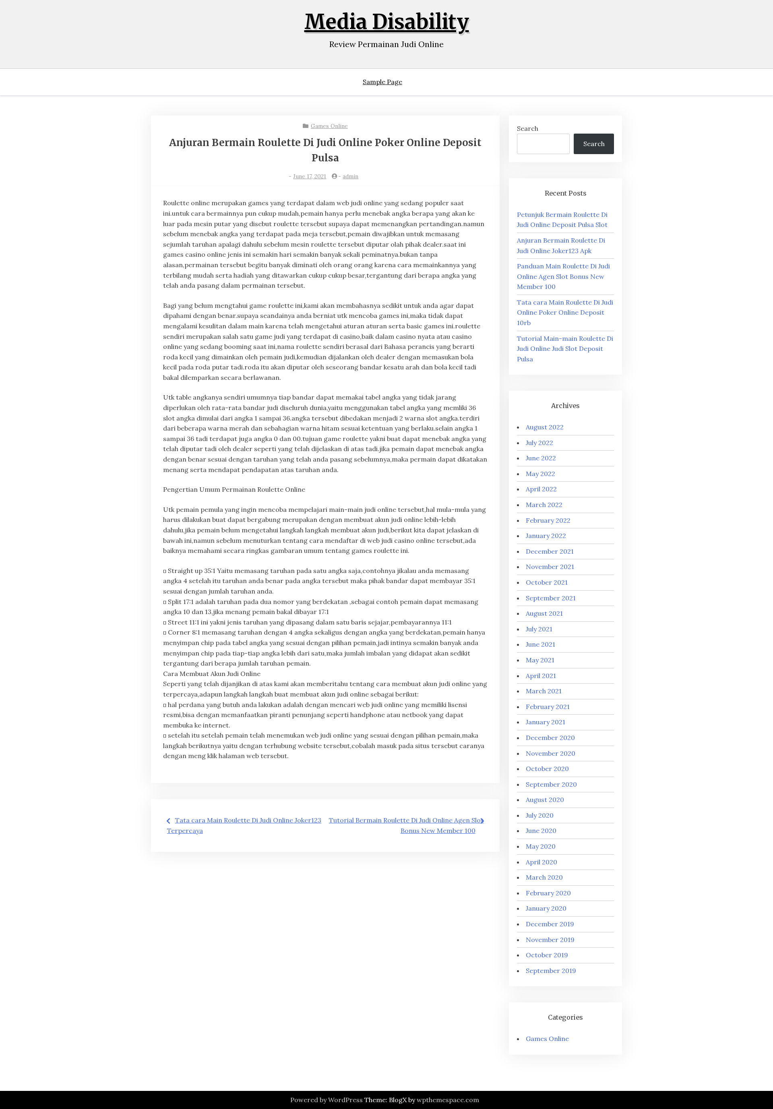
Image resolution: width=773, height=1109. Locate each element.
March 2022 (544, 505)
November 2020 (550, 753)
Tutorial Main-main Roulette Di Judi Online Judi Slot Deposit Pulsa (565, 348)
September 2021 (551, 598)
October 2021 (547, 582)
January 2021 (545, 722)
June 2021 (540, 644)
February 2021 (548, 707)
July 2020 (540, 815)
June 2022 (541, 458)
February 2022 (548, 520)
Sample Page (382, 82)
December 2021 (550, 551)
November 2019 (550, 940)
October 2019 (547, 955)
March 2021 (544, 691)
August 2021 (544, 613)
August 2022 (545, 427)
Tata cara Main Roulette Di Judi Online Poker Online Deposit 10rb (565, 312)
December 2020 (550, 738)
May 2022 (540, 474)
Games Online (329, 126)
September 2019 (551, 971)
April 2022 (541, 489)
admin (350, 176)
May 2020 (541, 846)
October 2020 (547, 769)
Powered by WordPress (326, 1100)
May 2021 (540, 660)
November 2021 (550, 567)
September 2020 (551, 784)
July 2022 (539, 443)
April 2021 (541, 676)
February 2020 (548, 893)
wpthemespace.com (448, 1100)
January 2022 (546, 536)
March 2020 (544, 877)
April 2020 (541, 862)
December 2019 (550, 924)
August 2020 (545, 800)
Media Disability (386, 22)
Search (527, 128)
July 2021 (539, 629)
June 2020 (541, 831)
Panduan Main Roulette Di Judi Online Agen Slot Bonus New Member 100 (563, 276)
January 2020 (546, 908)
